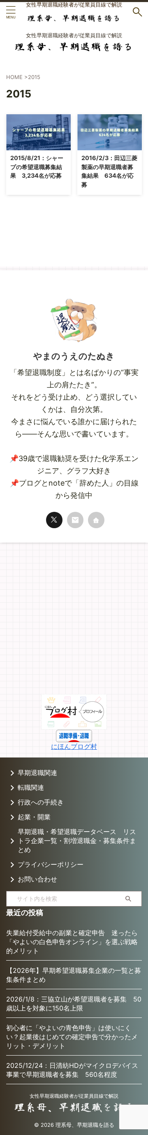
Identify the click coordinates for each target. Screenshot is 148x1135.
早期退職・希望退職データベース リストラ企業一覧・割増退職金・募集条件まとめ (77, 841)
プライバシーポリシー (50, 864)
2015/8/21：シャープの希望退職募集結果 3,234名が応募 (36, 166)
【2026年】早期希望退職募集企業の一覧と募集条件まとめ (73, 975)
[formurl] (75, 520)
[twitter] (54, 520)
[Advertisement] (74, 620)
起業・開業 (34, 817)
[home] (96, 520)
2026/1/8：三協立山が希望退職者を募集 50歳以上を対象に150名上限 (73, 1003)
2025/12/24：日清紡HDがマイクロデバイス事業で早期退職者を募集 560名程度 (72, 1069)
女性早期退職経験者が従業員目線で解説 (74, 1096)
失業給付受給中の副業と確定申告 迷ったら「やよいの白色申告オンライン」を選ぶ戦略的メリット (72, 942)
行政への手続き (41, 802)
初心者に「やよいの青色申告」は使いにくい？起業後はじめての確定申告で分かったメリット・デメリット (72, 1037)
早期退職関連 (37, 773)
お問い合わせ (37, 879)
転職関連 (31, 787)
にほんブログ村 (74, 746)
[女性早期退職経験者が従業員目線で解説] (74, 16)
